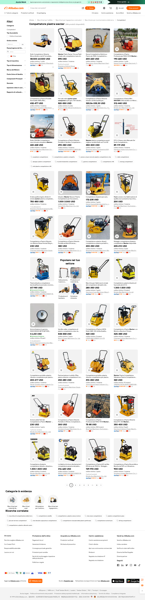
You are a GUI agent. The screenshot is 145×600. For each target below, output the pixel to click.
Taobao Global (81, 590)
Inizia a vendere (122, 544)
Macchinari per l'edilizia (44, 20)
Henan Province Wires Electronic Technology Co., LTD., (126, 63)
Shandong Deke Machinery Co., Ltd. (97, 108)
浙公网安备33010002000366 (107, 597)
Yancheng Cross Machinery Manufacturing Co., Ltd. (98, 292)
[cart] (111, 8)
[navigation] (16, 253)
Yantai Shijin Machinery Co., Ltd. (68, 206)
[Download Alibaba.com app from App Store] (118, 581)
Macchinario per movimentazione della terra (99, 20)
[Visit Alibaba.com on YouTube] (135, 565)
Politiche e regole (38, 562)
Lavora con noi (9, 552)
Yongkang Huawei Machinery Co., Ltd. (70, 250)
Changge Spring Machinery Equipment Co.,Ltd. (70, 387)
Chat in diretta (93, 544)
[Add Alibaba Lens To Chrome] (35, 581)
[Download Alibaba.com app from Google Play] (133, 581)
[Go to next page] (101, 485)
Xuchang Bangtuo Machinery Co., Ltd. (42, 149)
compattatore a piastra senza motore (69, 516)
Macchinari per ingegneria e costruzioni (69, 20)
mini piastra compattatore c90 (42, 166)
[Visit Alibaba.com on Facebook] (118, 565)
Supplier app (68, 581)
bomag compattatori (126, 161)
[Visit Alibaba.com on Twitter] (126, 565)
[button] (83, 8)
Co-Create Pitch (9, 544)
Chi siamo (7, 536)
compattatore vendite (45, 516)
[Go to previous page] (67, 485)
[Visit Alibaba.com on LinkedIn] (122, 565)
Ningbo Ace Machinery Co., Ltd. (124, 108)
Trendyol (95, 590)
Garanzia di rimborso (39, 544)
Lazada (72, 590)
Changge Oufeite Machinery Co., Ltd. (126, 338)
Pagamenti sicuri (37, 540)
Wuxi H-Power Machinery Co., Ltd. (69, 338)
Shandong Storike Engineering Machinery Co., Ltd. (42, 209)
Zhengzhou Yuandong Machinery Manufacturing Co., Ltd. (42, 108)
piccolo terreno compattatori (18, 520)
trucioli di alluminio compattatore (67, 161)
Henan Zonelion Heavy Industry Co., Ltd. (42, 384)
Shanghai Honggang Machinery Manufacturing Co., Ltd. (98, 250)
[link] (142, 580)
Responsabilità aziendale (12, 548)
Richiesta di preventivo (68, 544)
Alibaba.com (105, 581)
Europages (103, 590)
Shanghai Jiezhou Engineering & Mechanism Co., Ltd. (98, 149)
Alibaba (31, 20)
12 (96, 485)
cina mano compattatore (94, 516)
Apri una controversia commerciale (100, 548)
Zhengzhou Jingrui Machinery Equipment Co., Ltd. (98, 63)
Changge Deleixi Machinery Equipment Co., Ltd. (42, 250)
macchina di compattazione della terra (20, 516)
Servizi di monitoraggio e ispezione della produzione (43, 557)
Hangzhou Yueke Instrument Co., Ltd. (126, 149)
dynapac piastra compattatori (42, 161)
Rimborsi (92, 552)
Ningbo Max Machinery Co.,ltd (123, 292)
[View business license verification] (92, 597)
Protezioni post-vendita (40, 552)
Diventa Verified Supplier (125, 552)
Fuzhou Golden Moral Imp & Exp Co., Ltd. (70, 108)
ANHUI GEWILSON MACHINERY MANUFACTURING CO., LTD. (42, 294)
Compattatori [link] (121, 20)
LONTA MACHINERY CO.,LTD (95, 338)
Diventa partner (122, 556)
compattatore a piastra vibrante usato (20, 525)
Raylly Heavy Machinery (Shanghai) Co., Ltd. (42, 63)
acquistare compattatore (40, 157)
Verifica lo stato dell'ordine (125, 548)
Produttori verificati (67, 540)
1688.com (50, 590)
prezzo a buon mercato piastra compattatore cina (96, 157)
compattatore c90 (108, 161)
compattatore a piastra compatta (64, 157)
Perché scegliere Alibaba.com (14, 540)
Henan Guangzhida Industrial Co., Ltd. (98, 204)
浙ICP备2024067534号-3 (126, 597)
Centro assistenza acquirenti (98, 540)
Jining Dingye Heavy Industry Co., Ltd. (98, 384)
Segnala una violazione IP (97, 556)
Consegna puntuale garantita (41, 548)
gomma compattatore (90, 161)
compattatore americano (105, 520)
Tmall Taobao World (62, 590)
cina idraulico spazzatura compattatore (45, 520)
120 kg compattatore (125, 520)
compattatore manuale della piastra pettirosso (77, 520)
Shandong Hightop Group (66, 66)
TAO (89, 590)
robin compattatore (123, 157)
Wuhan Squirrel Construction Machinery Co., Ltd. (42, 343)
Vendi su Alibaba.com (124, 540)
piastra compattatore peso (116, 516)
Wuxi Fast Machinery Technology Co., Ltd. (126, 206)
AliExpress (42, 590)
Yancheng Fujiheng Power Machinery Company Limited (126, 250)
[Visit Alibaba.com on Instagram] (131, 565)
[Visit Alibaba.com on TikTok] (139, 565)
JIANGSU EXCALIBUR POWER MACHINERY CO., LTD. (70, 149)
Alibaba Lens (14, 581)
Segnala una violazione (96, 560)
